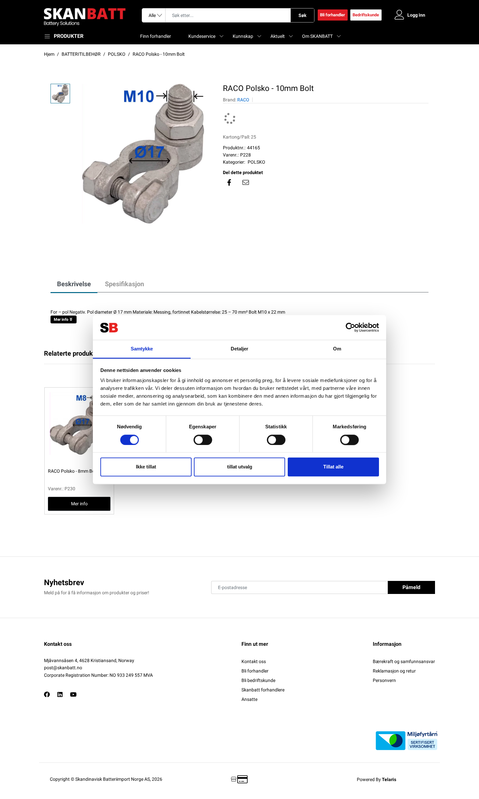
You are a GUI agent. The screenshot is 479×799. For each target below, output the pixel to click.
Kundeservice (201, 36)
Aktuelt (277, 36)
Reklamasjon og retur (394, 670)
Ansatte (249, 699)
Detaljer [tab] (240, 349)
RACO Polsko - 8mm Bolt (72, 471)
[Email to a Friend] (245, 182)
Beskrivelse (74, 284)
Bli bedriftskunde (258, 680)
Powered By (376, 779)
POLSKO (256, 162)
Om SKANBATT (317, 36)
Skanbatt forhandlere (262, 689)
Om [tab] (337, 349)
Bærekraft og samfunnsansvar (404, 661)
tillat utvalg (239, 467)
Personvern (384, 680)
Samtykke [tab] (142, 349)
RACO (243, 99)
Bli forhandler (332, 14)
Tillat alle (333, 467)
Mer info (61, 319)
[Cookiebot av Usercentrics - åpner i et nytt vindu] (350, 327)
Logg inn (416, 15)
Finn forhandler (155, 36)
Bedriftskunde (366, 14)
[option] (143, 154)
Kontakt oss (253, 661)
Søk (302, 15)
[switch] (203, 440)
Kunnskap (243, 36)
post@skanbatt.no (63, 667)
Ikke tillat (146, 467)
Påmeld (411, 587)
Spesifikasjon (124, 284)
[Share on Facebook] (229, 182)
